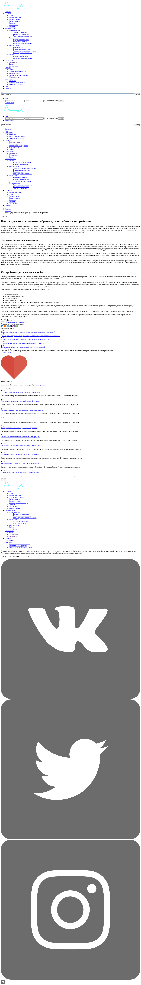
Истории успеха (14, 73)
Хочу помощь (14, 38)
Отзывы (8, 88)
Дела (6, 86)
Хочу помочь (13, 519)
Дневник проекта (15, 19)
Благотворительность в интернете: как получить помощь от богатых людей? (28, 332)
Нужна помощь (14, 30)
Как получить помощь (21, 34)
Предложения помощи (21, 40)
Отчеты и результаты (16, 497)
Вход (6, 98)
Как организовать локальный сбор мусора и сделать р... (20, 463)
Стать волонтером (19, 523)
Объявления (9, 60)
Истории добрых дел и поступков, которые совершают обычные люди (25, 339)
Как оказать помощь (20, 41)
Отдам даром (13, 66)
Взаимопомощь (10, 28)
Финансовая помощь (20, 521)
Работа (11, 55)
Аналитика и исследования (18, 75)
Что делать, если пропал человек (24, 51)
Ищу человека (14, 45)
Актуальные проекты (16, 84)
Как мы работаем (15, 17)
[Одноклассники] (5, 326)
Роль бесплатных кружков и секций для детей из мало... (20, 401)
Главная (8, 12)
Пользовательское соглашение (19, 544)
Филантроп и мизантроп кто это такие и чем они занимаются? (23, 347)
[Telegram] (8, 326)
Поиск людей (18, 47)
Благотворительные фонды (18, 503)
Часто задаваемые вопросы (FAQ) (25, 518)
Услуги (11, 64)
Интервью (12, 23)
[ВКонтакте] (2, 326)
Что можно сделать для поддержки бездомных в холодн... (21, 454)
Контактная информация (18, 546)
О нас (11, 15)
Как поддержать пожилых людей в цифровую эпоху (19, 428)
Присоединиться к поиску (22, 49)
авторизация (41, 385)
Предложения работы (20, 56)
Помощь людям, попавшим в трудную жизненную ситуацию (22, 343)
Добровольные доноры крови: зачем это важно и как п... (21, 472)
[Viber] (13, 326)
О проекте (8, 14)
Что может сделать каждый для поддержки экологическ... (21, 392)
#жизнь (8, 322)
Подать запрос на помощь (22, 516)
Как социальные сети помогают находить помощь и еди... (21, 445)
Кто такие (12, 81)
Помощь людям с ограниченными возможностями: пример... (22, 410)
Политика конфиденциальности (20, 547)
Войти (61, 101)
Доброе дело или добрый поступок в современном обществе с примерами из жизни (30, 336)
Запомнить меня (52, 101)
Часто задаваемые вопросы (22, 36)
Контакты (12, 27)
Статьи (11, 69)
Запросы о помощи (20, 32)
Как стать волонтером (17, 83)
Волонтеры (9, 79)
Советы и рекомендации (17, 71)
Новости (8, 68)
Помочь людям (6, 352)
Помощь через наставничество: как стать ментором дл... (20, 437)
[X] (10, 326)
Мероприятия (14, 77)
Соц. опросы (13, 25)
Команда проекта (15, 501)
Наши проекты (14, 21)
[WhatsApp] (16, 326)
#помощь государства (18, 322)
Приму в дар (13, 62)
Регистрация (9, 103)
